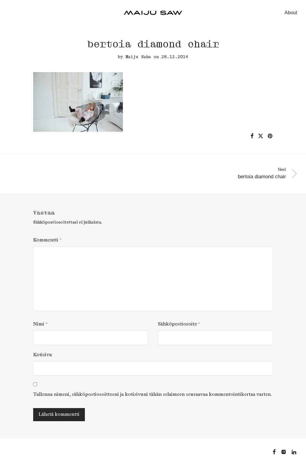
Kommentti (47, 240)
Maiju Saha (138, 57)
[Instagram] (283, 451)
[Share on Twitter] (260, 136)
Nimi (40, 324)
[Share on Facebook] (251, 136)
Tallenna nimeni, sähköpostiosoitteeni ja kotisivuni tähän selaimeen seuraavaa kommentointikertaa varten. (152, 394)
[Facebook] (274, 451)
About (290, 12)
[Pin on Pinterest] (270, 136)
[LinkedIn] (294, 451)
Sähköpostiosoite (179, 324)
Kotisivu (42, 354)
